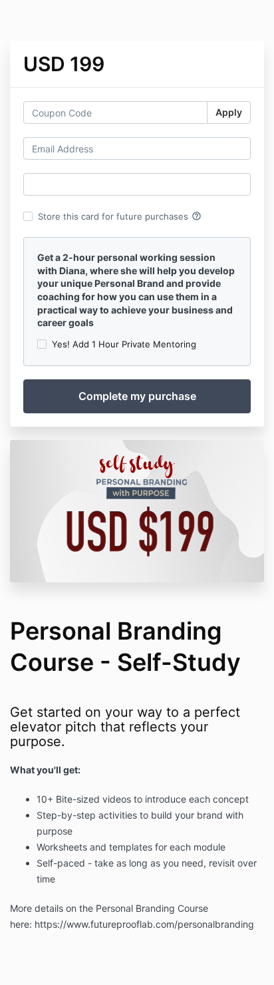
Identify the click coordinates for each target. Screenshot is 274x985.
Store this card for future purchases (120, 216)
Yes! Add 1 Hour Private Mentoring (124, 344)
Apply (228, 112)
